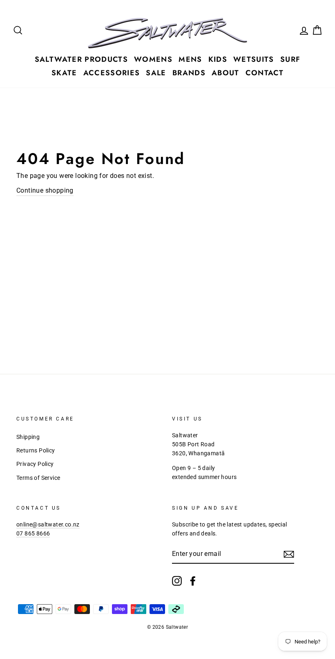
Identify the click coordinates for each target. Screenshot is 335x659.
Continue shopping (45, 190)
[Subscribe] (289, 554)
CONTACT (265, 72)
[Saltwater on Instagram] (177, 581)
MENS (190, 59)
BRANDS (188, 72)
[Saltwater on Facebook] (193, 581)
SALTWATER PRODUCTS (81, 59)
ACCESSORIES (111, 72)
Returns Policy (35, 450)
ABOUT (225, 72)
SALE (156, 72)
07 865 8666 (33, 533)
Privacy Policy (35, 464)
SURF (290, 59)
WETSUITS (253, 59)
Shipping (28, 437)
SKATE (64, 72)
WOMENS (153, 59)
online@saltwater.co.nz (48, 524)
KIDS (217, 59)
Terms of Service (38, 478)
